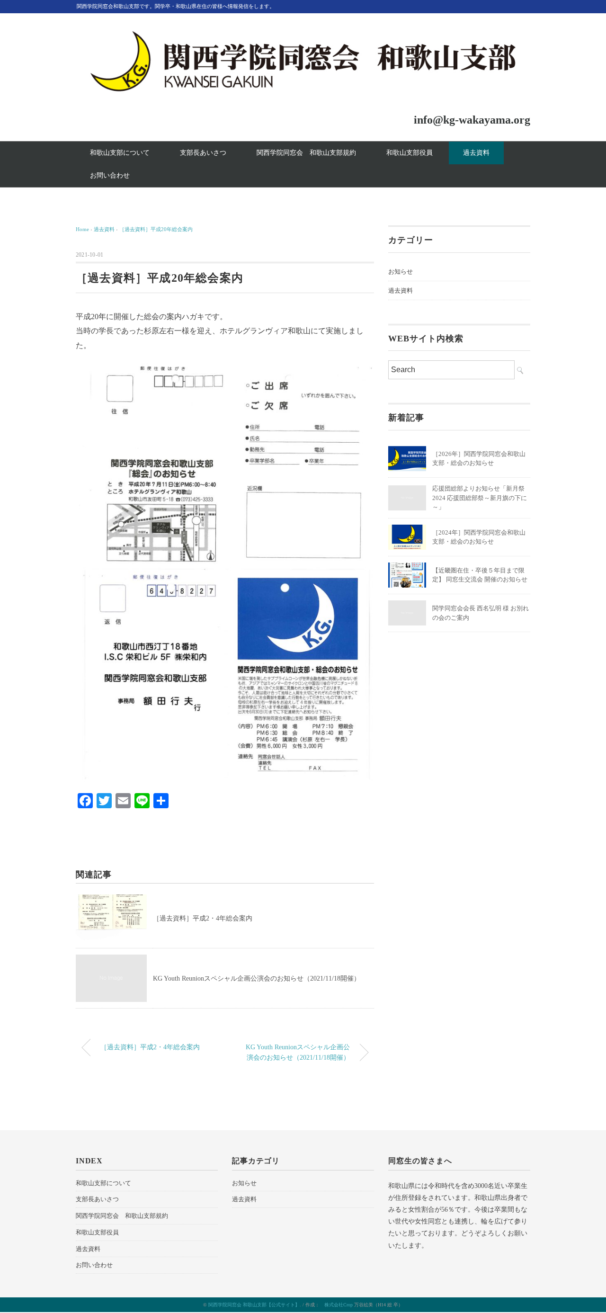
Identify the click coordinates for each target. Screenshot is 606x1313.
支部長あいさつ (203, 152)
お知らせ (400, 271)
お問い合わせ (110, 175)
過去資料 (476, 152)
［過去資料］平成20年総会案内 (156, 229)
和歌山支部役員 (409, 152)
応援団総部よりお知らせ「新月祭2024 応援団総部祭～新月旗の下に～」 (479, 497)
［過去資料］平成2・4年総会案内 (202, 918)
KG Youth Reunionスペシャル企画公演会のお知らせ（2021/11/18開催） (256, 978)
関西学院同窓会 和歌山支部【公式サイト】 (254, 1304)
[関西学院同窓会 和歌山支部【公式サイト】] (303, 34)
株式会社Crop (338, 1304)
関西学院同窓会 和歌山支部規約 (306, 152)
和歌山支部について (120, 152)
